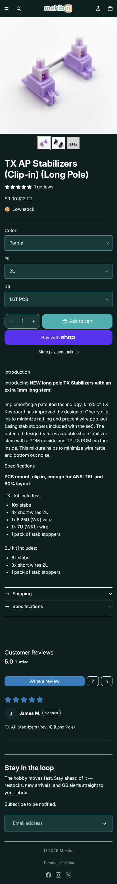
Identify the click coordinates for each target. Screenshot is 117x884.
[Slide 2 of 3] (58, 143)
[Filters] (93, 681)
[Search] (18, 8)
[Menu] (6, 8)
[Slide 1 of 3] (43, 143)
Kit (7, 287)
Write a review (45, 681)
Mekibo (67, 850)
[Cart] (110, 8)
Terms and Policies (58, 862)
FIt (7, 259)
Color (10, 230)
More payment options (59, 351)
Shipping (22, 593)
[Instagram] (58, 875)
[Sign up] (104, 823)
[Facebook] (48, 875)
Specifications (27, 606)
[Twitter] (68, 875)
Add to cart (81, 321)
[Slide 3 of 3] (73, 143)
